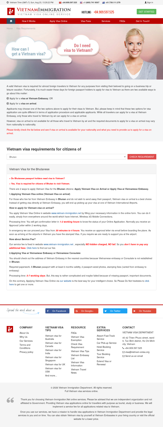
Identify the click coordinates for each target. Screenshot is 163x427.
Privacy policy (26, 352)
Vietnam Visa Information (77, 364)
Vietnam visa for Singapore (53, 359)
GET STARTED (146, 11)
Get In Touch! (143, 21)
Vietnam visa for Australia (53, 337)
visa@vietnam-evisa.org (137, 352)
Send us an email (134, 355)
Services (106, 21)
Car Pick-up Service (107, 342)
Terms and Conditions (25, 346)
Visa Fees (86, 21)
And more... (51, 375)
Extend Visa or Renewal (104, 363)
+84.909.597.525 (104, 12)
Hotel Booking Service (104, 348)
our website (65, 280)
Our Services (26, 340)
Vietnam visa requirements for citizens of (44, 149)
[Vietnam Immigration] (11, 329)
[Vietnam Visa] (39, 11)
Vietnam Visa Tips (80, 351)
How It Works (28, 21)
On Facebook (59, 310)
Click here (32, 247)
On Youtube (145, 310)
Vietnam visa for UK (55, 364)
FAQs (122, 21)
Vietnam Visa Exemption (77, 338)
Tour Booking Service (103, 355)
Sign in (150, 2)
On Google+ (87, 310)
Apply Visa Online (58, 21)
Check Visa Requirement (77, 345)
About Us (24, 332)
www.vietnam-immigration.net (66, 213)
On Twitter (115, 310)
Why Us (23, 336)
